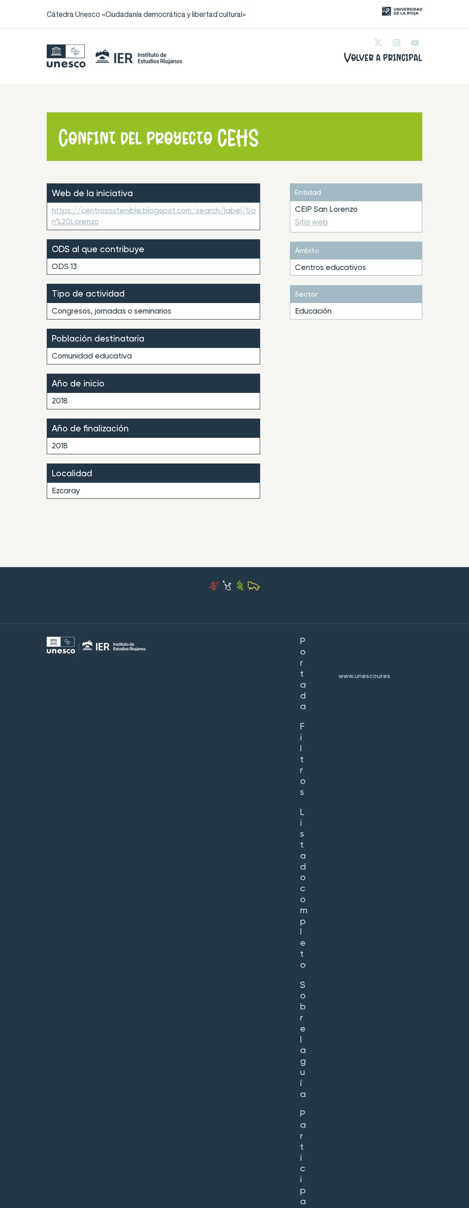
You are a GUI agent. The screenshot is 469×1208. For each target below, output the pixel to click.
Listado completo (303, 889)
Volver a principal (383, 58)
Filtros (302, 760)
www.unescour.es (364, 676)
